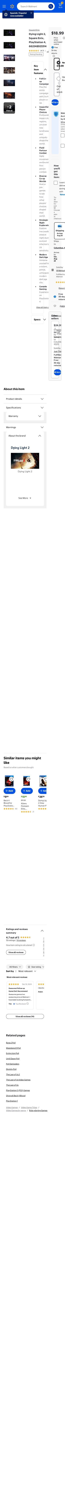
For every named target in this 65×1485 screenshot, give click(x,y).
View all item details (45, 307)
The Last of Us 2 (13, 1074)
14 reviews (21, 940)
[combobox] (36, 6)
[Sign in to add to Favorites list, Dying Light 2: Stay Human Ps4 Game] (46, 779)
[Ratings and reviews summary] (42, 929)
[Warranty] (40, 416)
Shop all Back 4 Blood (15, 1095)
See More (23, 498)
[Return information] (53, 56)
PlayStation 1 (12, 1101)
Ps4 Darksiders (12, 1064)
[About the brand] (40, 435)
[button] (37, 69)
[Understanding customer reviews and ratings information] (33, 945)
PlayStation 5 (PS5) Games (18, 1090)
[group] (40, 50)
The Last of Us (12, 1085)
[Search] (50, 6)
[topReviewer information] (27, 1003)
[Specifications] (42, 407)
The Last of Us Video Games (18, 1080)
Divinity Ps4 (11, 1069)
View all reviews (15, 952)
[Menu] (4, 6)
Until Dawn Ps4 (13, 1058)
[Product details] (42, 398)
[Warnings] (42, 427)
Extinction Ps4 (12, 1053)
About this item (14, 389)
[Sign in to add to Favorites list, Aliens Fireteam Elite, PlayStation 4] (28, 779)
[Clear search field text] (47, 6)
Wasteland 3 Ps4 (13, 1048)
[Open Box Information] (59, 83)
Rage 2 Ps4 (11, 1042)
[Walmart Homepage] (12, 6)
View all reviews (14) (25, 1016)
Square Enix (34, 30)
